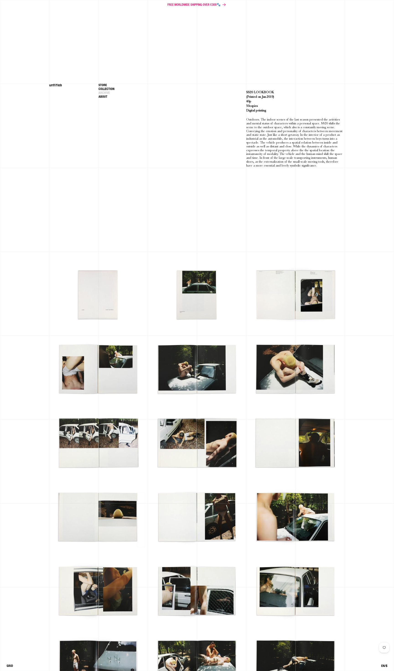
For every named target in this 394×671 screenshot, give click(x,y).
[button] (123, 90)
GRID (10, 666)
